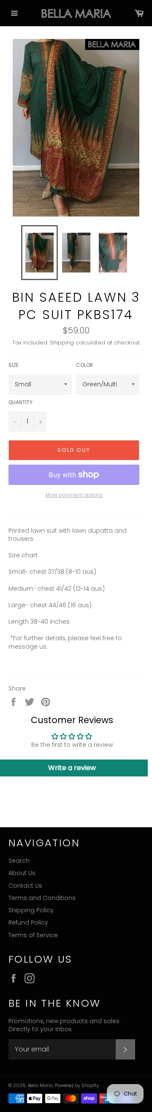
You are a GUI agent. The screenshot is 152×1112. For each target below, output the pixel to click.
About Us (21, 873)
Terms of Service (33, 935)
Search (19, 860)
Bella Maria (40, 1085)
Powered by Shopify (77, 1085)
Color (84, 365)
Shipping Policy (31, 910)
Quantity (20, 402)
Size (13, 365)
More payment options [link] (74, 495)
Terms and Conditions (42, 898)
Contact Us (25, 885)
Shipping (62, 343)
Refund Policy (28, 922)
